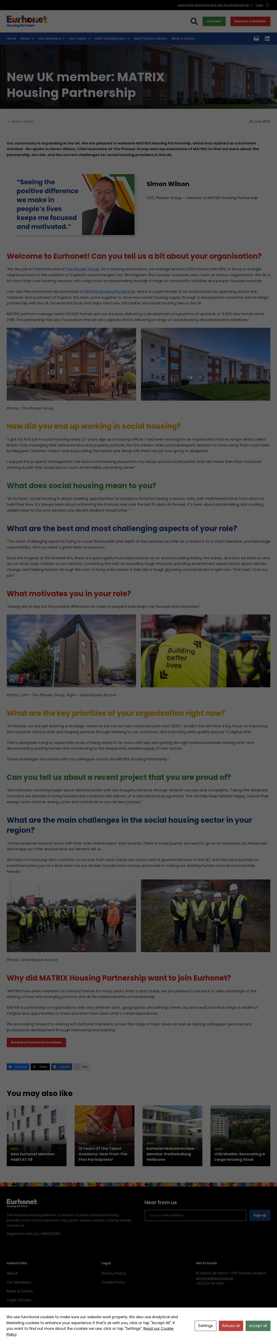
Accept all (258, 1325)
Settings (205, 1325)
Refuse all (231, 1325)
